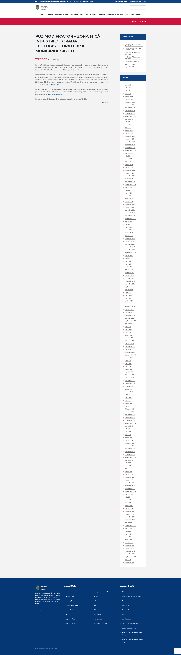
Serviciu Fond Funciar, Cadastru (131, 596)
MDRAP (96, 596)
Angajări (124, 614)
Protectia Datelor (127, 610)
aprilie (129, 96)
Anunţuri (143, 21)
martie (129, 99)
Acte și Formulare (76, 14)
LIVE (144, 1)
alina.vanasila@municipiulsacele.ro (53, 94)
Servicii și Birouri (61, 14)
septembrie (130, 116)
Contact (102, 14)
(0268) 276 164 (40, 1)
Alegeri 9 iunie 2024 (133, 14)
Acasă (42, 14)
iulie (128, 88)
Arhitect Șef (126, 592)
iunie (128, 91)
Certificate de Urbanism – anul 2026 (133, 53)
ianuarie (129, 105)
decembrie (130, 108)
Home (134, 21)
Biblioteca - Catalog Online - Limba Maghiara (132, 640)
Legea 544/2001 (130, 64)
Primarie (50, 14)
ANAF (95, 605)
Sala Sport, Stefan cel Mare (102, 592)
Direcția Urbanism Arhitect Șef (51, 60)
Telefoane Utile (135, 1)
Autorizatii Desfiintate (132, 61)
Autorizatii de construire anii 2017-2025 (133, 49)
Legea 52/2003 (129, 67)
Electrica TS (97, 614)
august (129, 85)
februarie (130, 102)
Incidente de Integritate (129, 628)
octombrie (130, 113)
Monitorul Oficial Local (115, 14)
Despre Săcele (91, 14)
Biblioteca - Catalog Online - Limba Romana (132, 634)
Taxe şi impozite (127, 601)
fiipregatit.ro (121, 1)
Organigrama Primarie (72, 605)
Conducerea (69, 592)
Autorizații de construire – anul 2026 (133, 45)
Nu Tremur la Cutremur (101, 623)
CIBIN (95, 610)
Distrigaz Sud (98, 619)
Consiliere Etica (126, 619)
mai (128, 94)
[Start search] (131, 7)
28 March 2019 (42, 58)
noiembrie (130, 111)
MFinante (96, 601)
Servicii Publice (70, 610)
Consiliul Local (70, 596)
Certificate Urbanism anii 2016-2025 (132, 57)
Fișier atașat (55, 84)
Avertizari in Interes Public (130, 623)
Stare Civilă (125, 605)
